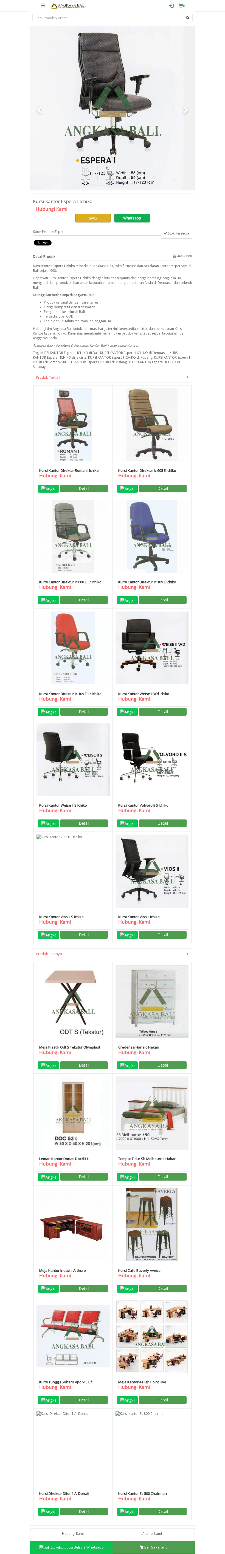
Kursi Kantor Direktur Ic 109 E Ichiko (147, 581)
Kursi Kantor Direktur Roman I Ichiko (69, 470)
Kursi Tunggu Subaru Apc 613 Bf (65, 1381)
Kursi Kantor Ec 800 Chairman (142, 1493)
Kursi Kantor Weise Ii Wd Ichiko (143, 693)
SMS (93, 218)
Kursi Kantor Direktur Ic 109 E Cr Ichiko (70, 693)
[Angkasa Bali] (68, 6)
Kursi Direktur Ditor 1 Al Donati (64, 1493)
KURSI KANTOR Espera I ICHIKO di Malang (95, 362)
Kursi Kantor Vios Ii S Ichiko (61, 916)
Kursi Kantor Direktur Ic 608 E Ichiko (147, 470)
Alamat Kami (152, 1533)
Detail (84, 488)
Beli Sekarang (155, 1547)
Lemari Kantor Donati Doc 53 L (64, 1158)
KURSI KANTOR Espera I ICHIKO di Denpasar (134, 352)
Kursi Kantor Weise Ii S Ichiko (63, 805)
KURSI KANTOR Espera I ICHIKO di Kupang (120, 357)
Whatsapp (132, 218)
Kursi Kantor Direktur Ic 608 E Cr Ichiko (70, 581)
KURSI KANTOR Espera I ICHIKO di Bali (69, 352)
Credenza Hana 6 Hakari (138, 1047)
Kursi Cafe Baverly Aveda (139, 1270)
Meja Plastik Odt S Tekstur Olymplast (69, 1047)
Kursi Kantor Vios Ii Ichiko (139, 916)
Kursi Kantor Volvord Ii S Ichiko (143, 805)
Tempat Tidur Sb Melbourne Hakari (147, 1158)
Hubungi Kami (73, 1533)
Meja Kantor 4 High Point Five (142, 1381)
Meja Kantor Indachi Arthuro (62, 1270)
